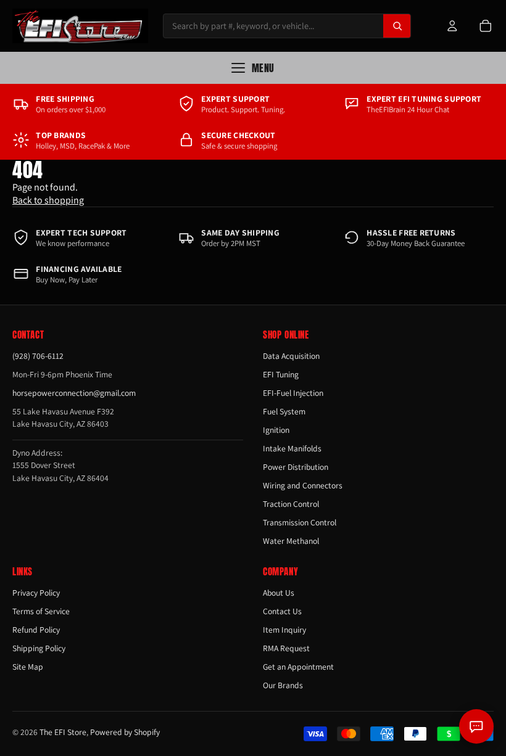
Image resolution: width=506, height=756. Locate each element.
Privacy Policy (36, 592)
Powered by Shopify (125, 732)
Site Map (27, 666)
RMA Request (286, 648)
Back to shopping (48, 200)
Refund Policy (36, 629)
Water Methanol (291, 540)
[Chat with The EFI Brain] (476, 726)
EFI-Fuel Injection (293, 392)
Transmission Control (299, 522)
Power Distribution (295, 466)
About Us (278, 592)
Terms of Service (41, 611)
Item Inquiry (284, 629)
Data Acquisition (291, 355)
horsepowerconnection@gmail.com (74, 392)
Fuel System (284, 411)
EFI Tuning (281, 374)
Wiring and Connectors (302, 485)
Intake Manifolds (292, 448)
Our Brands (283, 685)
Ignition (276, 429)
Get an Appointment (298, 666)
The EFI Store (62, 732)
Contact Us (282, 611)
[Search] (396, 26)
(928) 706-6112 (38, 355)
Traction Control (291, 503)
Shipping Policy (38, 648)
